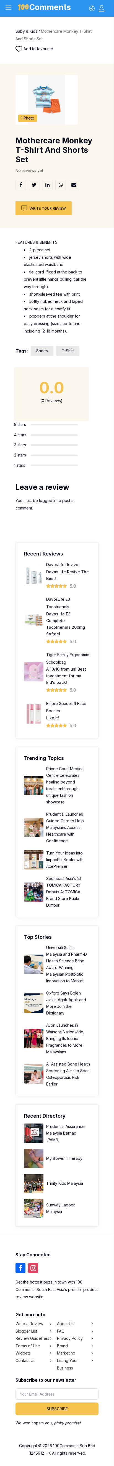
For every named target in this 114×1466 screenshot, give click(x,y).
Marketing (66, 1353)
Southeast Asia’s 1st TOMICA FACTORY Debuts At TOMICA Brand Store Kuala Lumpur (63, 891)
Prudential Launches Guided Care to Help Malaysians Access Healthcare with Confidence (65, 827)
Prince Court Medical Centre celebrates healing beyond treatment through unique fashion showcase (65, 785)
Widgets (23, 1353)
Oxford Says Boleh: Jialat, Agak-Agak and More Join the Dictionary (66, 1003)
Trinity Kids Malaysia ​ (65, 1183)
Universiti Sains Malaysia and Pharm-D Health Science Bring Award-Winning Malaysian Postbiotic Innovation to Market (66, 964)
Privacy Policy (70, 1338)
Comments (50, 8)
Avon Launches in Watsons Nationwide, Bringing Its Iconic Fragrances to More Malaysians (65, 1038)
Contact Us (25, 1360)
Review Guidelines (32, 1338)
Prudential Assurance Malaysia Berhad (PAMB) (65, 1133)
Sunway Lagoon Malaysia (61, 1208)
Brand (62, 1345)
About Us (65, 1323)
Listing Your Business (67, 1364)
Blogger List (26, 1331)
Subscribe (57, 1408)
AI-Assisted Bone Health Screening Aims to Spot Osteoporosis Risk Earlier (68, 1074)
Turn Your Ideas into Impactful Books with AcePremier (65, 860)
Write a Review (29, 1323)
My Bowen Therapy (64, 1158)
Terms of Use (27, 1345)
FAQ (60, 1331)
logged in (47, 500)
